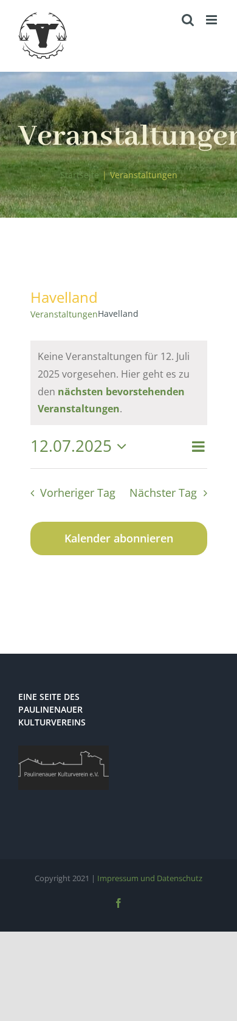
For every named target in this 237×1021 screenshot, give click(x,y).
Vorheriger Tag (77, 492)
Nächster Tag (163, 492)
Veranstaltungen (64, 314)
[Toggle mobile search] (188, 19)
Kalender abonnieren (118, 538)
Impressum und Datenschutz (149, 878)
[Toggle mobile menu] (212, 19)
